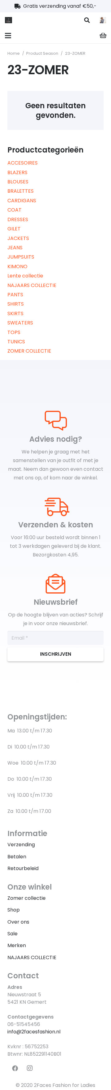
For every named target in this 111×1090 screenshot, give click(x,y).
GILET (14, 228)
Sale (12, 933)
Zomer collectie (26, 898)
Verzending (21, 844)
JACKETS (18, 238)
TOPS (13, 332)
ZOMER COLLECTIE (29, 350)
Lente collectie (25, 275)
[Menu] (8, 35)
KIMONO (17, 266)
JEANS (15, 247)
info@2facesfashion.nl (33, 1031)
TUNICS (16, 341)
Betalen (16, 856)
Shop (13, 909)
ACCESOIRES (22, 162)
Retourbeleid (23, 868)
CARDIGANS (21, 200)
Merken (16, 945)
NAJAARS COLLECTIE (31, 285)
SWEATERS (20, 322)
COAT (14, 209)
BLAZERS (17, 172)
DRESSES (17, 219)
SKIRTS (15, 313)
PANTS (15, 294)
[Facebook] (14, 1068)
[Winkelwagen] (103, 35)
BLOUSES (17, 181)
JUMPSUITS (20, 256)
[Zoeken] (87, 20)
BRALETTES (20, 191)
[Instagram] (29, 1068)
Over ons (18, 921)
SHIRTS (15, 303)
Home (13, 53)
